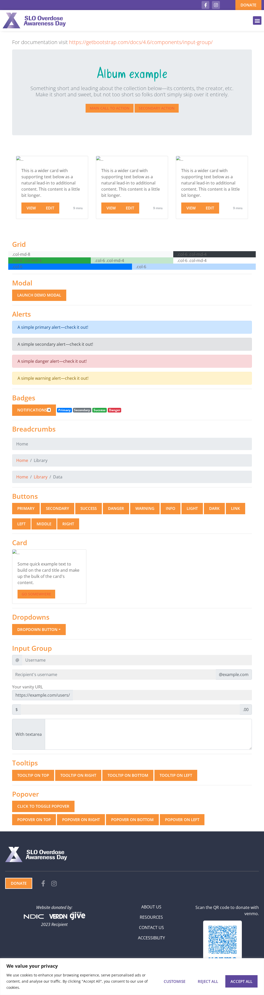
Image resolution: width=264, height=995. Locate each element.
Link (235, 508)
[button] (257, 20)
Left (21, 523)
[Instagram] (216, 5)
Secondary (57, 508)
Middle (44, 523)
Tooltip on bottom (128, 775)
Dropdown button (37, 629)
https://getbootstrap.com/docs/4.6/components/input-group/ (141, 42)
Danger (116, 508)
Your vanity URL (27, 687)
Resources (151, 917)
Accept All (241, 981)
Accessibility (151, 937)
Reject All (208, 981)
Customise (174, 981)
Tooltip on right (78, 775)
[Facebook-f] (206, 5)
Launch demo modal (39, 295)
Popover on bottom (132, 819)
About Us (151, 906)
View (31, 207)
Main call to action (109, 108)
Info (170, 508)
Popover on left (182, 819)
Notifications (33, 409)
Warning (144, 508)
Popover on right (81, 819)
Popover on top (34, 819)
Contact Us (151, 927)
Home (22, 460)
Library (40, 477)
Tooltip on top (33, 775)
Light (192, 508)
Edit (50, 207)
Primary (26, 508)
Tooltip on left (176, 775)
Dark (214, 508)
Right (68, 523)
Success (88, 508)
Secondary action (157, 108)
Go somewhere (36, 594)
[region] (132, 976)
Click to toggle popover (43, 806)
